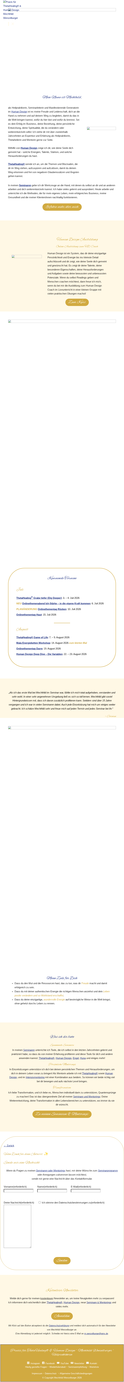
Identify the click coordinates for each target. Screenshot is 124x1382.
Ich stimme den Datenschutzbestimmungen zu (73, 1202)
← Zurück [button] (9, 1145)
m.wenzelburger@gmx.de (96, 1333)
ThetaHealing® (16, 164)
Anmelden (62, 1316)
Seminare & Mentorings (99, 1302)
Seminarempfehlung (77, 1367)
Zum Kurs (77, 302)
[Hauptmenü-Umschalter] (10, 24)
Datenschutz (51, 1373)
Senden (62, 1260)
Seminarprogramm (108, 1170)
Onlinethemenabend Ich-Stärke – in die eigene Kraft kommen (56, 603)
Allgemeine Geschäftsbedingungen (76, 1373)
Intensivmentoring (35, 1077)
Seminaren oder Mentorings (50, 1170)
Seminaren (25, 185)
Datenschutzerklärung (59, 1325)
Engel (76, 1058)
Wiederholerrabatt (57, 1367)
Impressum (37, 1373)
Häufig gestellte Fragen (36, 1367)
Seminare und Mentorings (86, 1096)
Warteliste (94, 1367)
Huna (83, 1058)
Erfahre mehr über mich (62, 207)
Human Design (19, 111)
